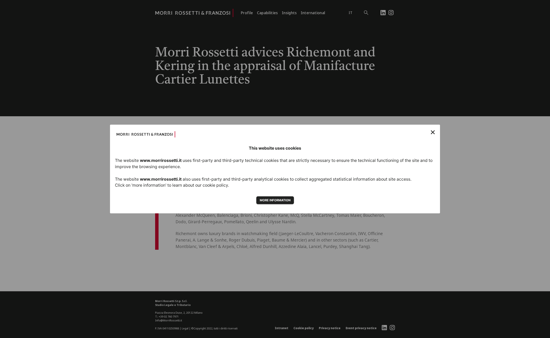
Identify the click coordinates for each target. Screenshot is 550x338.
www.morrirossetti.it (161, 160)
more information (275, 200)
